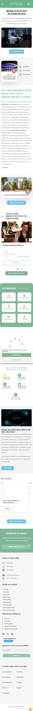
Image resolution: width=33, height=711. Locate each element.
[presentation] (3, 492)
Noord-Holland (6, 672)
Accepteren (16, 355)
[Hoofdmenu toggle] (28, 4)
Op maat (24, 319)
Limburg (19, 682)
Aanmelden (16, 655)
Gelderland (20, 677)
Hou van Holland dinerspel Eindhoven (16, 245)
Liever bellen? (15, 397)
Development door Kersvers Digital (23, 708)
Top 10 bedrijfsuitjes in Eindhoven (9, 77)
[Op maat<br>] (24, 317)
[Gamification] (8, 317)
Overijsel (19, 672)
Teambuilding (24, 298)
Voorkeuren (16, 360)
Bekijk (8, 508)
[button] (16, 166)
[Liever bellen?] (15, 395)
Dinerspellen (9, 308)
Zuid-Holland (6, 677)
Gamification (9, 319)
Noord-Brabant (7, 682)
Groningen (5, 693)
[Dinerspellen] (8, 306)
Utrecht (4, 688)
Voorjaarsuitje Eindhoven (16, 195)
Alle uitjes (8, 298)
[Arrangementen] (24, 306)
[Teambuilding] (24, 295)
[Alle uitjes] (8, 295)
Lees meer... (5, 167)
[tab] (8, 672)
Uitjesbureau (21, 706)
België (19, 688)
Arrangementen (24, 308)
